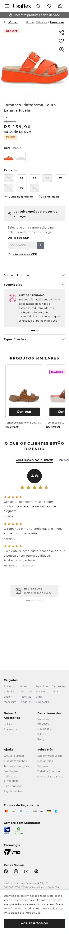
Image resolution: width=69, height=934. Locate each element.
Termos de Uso (31, 912)
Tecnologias (13, 284)
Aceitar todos (34, 923)
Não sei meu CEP (24, 254)
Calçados (41, 22)
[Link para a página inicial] (30, 22)
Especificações (15, 339)
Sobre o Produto (16, 275)
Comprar (24, 412)
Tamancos (57, 22)
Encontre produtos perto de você (37, 15)
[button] (33, 330)
